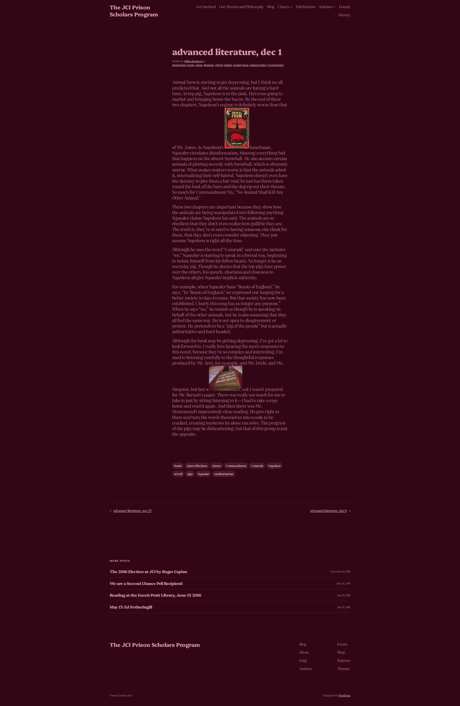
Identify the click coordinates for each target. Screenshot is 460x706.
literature (209, 65)
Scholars (325, 6)
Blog (270, 6)
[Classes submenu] (291, 6)
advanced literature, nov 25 (132, 510)
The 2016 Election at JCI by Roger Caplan (148, 571)
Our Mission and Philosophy (241, 6)
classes (199, 65)
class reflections (197, 466)
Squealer (203, 474)
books (190, 65)
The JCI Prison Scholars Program (134, 10)
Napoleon (274, 466)
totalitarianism (223, 474)
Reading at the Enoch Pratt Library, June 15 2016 (155, 595)
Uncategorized (276, 65)
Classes (283, 6)
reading (228, 65)
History (344, 14)
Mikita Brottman (193, 61)
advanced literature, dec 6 (328, 510)
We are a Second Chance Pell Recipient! (146, 583)
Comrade (257, 466)
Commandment (236, 466)
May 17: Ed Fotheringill (131, 607)
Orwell (219, 65)
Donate (344, 6)
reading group (241, 65)
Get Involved (206, 6)
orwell (178, 474)
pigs (190, 474)
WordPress (344, 695)
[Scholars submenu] (334, 6)
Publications (306, 6)
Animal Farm (179, 65)
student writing (258, 65)
